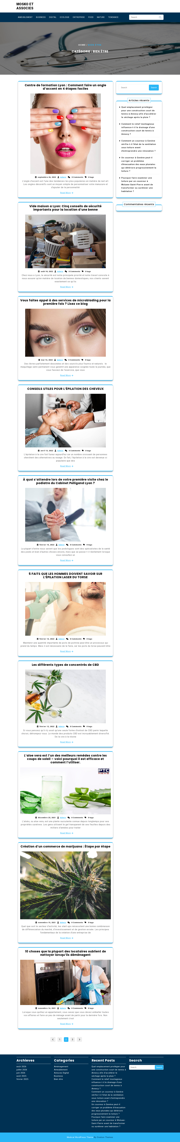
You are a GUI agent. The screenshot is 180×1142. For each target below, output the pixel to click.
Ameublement (25, 17)
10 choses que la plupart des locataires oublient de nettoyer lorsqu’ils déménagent (65, 953)
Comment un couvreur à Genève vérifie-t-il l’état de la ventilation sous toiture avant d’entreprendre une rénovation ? (108, 1096)
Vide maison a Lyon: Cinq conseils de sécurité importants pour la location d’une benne (65, 208)
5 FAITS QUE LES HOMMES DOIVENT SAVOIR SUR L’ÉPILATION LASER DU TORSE (65, 575)
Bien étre (58, 1079)
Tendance (113, 17)
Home (82, 45)
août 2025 (21, 1076)
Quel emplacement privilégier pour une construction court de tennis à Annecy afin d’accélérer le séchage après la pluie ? (109, 1071)
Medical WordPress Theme (90, 1137)
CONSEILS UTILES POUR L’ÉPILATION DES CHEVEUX (65, 389)
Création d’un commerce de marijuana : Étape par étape (65, 846)
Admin (63, 177)
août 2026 (21, 1066)
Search (160, 18)
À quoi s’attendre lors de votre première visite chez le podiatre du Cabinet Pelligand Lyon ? (65, 481)
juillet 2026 (21, 1070)
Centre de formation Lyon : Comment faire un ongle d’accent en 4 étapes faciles (65, 87)
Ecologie (64, 17)
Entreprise (79, 17)
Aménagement (61, 1066)
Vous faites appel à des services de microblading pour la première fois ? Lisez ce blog (65, 302)
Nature (101, 17)
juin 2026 (20, 1073)
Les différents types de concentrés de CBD (65, 665)
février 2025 (22, 1079)
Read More (65, 193)
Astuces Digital (61, 1073)
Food (91, 17)
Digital (53, 17)
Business (41, 17)
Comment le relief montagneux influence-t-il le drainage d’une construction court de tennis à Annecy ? (107, 1084)
